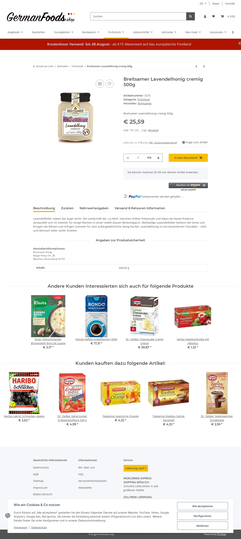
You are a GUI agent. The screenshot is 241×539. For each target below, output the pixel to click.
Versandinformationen (92, 481)
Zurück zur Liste (44, 66)
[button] (205, 16)
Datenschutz (39, 527)
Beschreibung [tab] (44, 208)
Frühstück (143, 99)
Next (232, 401)
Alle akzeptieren (202, 506)
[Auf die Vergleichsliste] (100, 84)
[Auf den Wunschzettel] (109, 84)
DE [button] (201, 3)
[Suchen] (190, 16)
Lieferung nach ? (135, 468)
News (215, 3)
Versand (153, 130)
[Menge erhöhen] (158, 158)
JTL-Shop (221, 534)
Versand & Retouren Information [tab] (140, 208)
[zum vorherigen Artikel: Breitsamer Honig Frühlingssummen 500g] (196, 66)
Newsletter (85, 487)
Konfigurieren (202, 516)
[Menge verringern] (128, 158)
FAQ (80, 474)
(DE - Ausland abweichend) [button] (163, 142)
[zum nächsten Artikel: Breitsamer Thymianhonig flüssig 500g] (204, 66)
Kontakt (230, 3)
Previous (9, 401)
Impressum (20, 527)
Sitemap (38, 481)
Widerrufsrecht (42, 494)
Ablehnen (202, 525)
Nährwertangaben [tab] (94, 208)
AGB (35, 474)
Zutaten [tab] (67, 208)
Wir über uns (86, 467)
